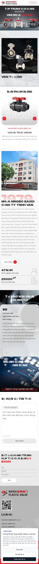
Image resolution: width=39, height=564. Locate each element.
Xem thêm (19, 441)
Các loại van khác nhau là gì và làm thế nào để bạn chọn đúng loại (19, 415)
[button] (4, 118)
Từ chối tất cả (19, 554)
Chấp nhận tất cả (19, 559)
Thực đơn (33, 3)
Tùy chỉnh (19, 549)
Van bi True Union (20, 132)
